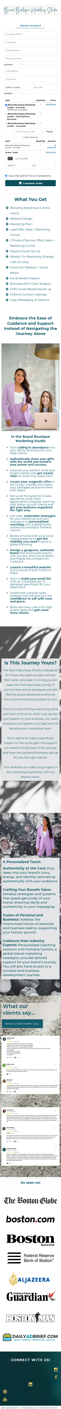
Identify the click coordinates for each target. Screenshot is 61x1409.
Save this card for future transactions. (30, 175)
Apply (49, 131)
